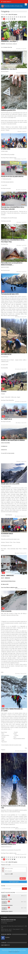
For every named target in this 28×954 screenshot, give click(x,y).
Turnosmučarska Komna (6, 905)
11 (2, 19)
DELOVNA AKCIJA (6, 354)
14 (8, 19)
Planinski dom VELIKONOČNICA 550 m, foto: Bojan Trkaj (13, 241)
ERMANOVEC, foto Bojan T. (9, 41)
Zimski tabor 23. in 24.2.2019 (10, 484)
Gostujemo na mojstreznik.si (14, 951)
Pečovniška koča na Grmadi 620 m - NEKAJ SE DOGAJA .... (12, 264)
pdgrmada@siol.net (5, 945)
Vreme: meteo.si (7, 1)
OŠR (3, 204)
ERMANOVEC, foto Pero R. (9, 69)
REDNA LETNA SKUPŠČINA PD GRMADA (13, 440)
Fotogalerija (5, 11)
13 (6, 19)
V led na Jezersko (6, 611)
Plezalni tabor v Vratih (6, 899)
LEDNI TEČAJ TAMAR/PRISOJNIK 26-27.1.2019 (12, 710)
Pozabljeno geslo (15, 882)
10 (24, 17)
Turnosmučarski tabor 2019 (9, 294)
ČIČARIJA (3, 391)
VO (3, 38)
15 (10, 19)
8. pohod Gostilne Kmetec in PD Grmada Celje (13, 807)
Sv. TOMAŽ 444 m (6, 419)
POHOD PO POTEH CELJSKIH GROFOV (12, 176)
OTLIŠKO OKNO (5, 149)
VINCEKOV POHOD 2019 (8, 844)
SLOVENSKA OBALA (7, 533)
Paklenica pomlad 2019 (8, 110)
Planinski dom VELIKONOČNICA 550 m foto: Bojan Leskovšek (12, 208)
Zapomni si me (8, 874)
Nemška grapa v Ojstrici (6, 911)
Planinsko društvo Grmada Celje (13, 6)
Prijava (23, 878)
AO (3, 107)
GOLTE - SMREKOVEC (7, 575)
